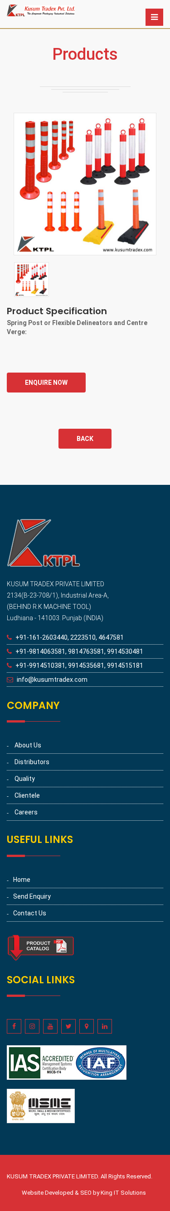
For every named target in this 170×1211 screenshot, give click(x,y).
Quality (25, 778)
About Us (28, 745)
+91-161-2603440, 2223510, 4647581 (69, 637)
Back (85, 438)
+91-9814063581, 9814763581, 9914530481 (79, 651)
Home (21, 879)
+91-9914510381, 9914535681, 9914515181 (79, 665)
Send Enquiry (32, 896)
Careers (26, 812)
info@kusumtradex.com (52, 679)
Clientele (27, 795)
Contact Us (29, 913)
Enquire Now (46, 382)
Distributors (32, 762)
